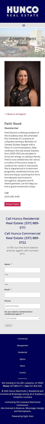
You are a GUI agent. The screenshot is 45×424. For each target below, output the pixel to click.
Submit (8, 325)
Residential (22, 352)
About (22, 366)
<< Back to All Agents (15, 114)
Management (22, 345)
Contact (22, 372)
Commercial (22, 338)
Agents (23, 359)
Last (6, 284)
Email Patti (12, 204)
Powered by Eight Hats (22, 416)
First (6, 274)
